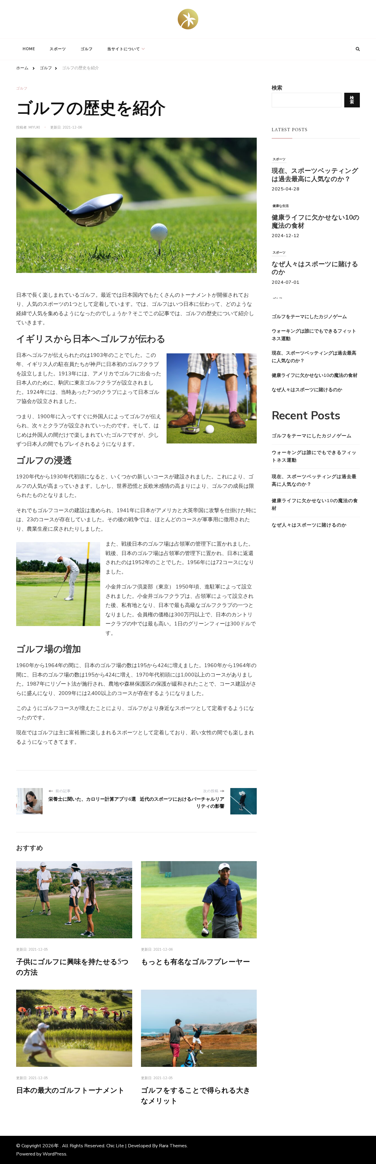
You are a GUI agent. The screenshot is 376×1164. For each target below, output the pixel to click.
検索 (277, 87)
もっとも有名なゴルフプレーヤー (195, 962)
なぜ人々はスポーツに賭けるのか (315, 263)
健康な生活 (281, 200)
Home (29, 49)
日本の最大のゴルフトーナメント (70, 1090)
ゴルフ (86, 49)
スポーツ (58, 49)
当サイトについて (123, 49)
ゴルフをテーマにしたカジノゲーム (312, 436)
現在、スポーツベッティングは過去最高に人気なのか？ (315, 170)
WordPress (54, 1154)
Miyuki (34, 127)
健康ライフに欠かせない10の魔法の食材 (316, 216)
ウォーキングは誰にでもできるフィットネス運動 (314, 456)
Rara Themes (173, 1146)
